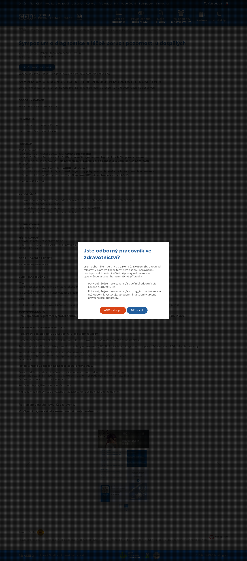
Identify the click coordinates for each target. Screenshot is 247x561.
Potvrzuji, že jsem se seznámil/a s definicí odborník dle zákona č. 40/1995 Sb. (122, 285)
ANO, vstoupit (113, 310)
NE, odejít (137, 310)
